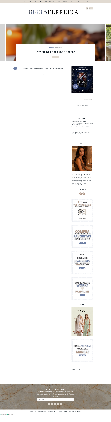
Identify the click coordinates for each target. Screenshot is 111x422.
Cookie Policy (10, 414)
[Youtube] (55, 404)
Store (71, 1)
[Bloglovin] (58, 404)
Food (35, 1)
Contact (77, 1)
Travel (58, 1)
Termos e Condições (75, 369)
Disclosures (85, 1)
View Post (55, 56)
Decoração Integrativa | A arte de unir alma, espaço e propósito (55, 50)
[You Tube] (83, 193)
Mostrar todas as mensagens (56, 68)
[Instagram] (80, 193)
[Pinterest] (52, 404)
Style (30, 1)
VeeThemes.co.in (78, 411)
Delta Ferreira (43, 411)
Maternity (65, 1)
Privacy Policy (3, 414)
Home (24, 1)
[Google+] (61, 404)
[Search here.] (19, 8)
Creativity (51, 1)
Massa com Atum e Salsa (76, 121)
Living (40, 1)
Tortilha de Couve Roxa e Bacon (78, 126)
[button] (15, 68)
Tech (45, 1)
